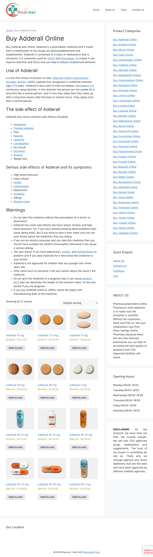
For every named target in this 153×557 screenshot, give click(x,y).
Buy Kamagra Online (125, 85)
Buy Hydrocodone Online (128, 80)
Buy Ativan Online (123, 49)
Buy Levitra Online (124, 95)
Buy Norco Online (123, 126)
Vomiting (19, 139)
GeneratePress (92, 552)
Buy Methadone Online (126, 121)
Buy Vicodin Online (124, 222)
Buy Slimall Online (123, 192)
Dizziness (19, 151)
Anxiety (18, 155)
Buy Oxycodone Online (126, 136)
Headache (20, 124)
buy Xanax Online (123, 227)
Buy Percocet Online (125, 146)
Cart (115, 276)
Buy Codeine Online (125, 65)
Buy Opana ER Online (126, 131)
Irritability (19, 193)
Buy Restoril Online (124, 171)
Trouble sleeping (23, 128)
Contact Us (138, 9)
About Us (110, 9)
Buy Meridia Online (124, 115)
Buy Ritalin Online (123, 177)
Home (96, 9)
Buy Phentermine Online (127, 151)
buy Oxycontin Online (126, 141)
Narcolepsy (68, 58)
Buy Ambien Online (124, 44)
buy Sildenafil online (125, 187)
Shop (123, 9)
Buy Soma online (123, 197)
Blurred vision (22, 201)
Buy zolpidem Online (125, 233)
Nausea (18, 135)
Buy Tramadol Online (125, 207)
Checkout (118, 270)
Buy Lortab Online (124, 105)
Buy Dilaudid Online (125, 70)
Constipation (21, 143)
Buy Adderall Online (125, 39)
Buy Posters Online (124, 156)
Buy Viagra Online (123, 217)
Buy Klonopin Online (125, 90)
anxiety (66, 251)
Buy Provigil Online (124, 161)
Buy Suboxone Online (126, 202)
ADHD (51, 58)
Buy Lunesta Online (124, 110)
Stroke (17, 182)
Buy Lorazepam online (126, 100)
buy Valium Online (124, 212)
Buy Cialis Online (123, 54)
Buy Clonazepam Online (127, 59)
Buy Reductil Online (124, 166)
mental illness (85, 251)
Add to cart (16, 347)
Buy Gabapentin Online (127, 75)
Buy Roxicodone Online (127, 182)
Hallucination (21, 186)
